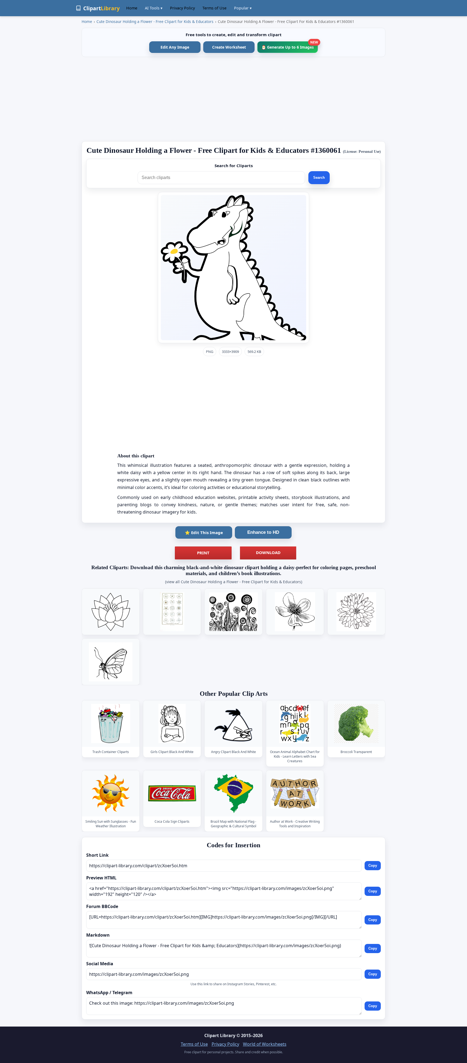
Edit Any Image (175, 47)
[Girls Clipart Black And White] (172, 723)
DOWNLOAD (268, 552)
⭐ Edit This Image (204, 532)
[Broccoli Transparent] (356, 723)
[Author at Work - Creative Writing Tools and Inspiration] (295, 793)
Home (131, 8)
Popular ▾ (243, 8)
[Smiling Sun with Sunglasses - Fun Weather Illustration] (110, 793)
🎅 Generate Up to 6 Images (289, 45)
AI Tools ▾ (153, 8)
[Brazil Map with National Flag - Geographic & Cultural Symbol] (233, 793)
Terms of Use (214, 8)
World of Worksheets (264, 1044)
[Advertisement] (233, 99)
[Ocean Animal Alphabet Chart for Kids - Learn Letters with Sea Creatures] (295, 723)
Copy (372, 865)
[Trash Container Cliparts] (110, 723)
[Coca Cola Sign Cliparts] (172, 793)
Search (319, 178)
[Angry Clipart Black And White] (233, 723)
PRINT (203, 552)
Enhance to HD (263, 532)
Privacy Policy (182, 8)
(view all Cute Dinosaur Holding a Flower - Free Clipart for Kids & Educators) (233, 581)
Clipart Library (219, 1035)
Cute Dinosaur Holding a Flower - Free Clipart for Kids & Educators (155, 21)
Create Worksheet (229, 47)
